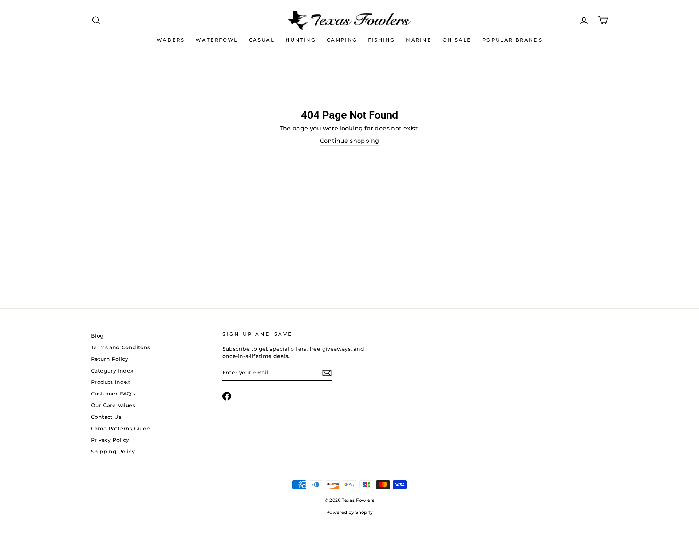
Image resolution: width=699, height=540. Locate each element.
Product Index (110, 382)
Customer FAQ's (113, 394)
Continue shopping (349, 140)
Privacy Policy (110, 440)
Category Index (112, 371)
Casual (262, 40)
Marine (419, 40)
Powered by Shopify (349, 512)
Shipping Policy (113, 451)
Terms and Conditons (120, 347)
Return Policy (109, 359)
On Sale (457, 40)
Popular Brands (512, 40)
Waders (171, 40)
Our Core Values (113, 405)
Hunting (300, 40)
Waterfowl (217, 40)
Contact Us (106, 417)
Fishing (381, 40)
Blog (97, 336)
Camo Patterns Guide (120, 428)
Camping (342, 40)
